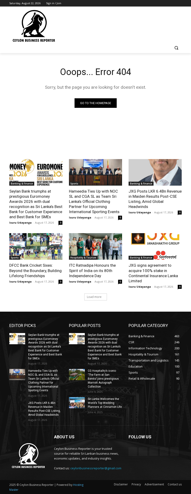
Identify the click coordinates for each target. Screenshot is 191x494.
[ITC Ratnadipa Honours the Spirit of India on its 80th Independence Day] (95, 246)
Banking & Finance (22, 183)
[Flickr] (154, 451)
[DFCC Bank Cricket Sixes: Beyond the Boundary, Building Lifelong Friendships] (35, 246)
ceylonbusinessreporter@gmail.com (95, 468)
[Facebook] (153, 3)
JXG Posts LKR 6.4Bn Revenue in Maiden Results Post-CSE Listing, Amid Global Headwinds (155, 199)
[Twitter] (166, 3)
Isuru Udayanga (20, 222)
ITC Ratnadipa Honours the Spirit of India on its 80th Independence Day (92, 270)
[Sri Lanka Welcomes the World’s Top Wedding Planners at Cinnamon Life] (77, 402)
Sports (74, 183)
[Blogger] (133, 451)
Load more (94, 297)
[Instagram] (159, 3)
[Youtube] (179, 3)
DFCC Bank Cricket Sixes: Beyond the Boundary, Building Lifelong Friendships (35, 270)
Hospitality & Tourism (83, 257)
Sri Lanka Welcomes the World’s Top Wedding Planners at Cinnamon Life (105, 403)
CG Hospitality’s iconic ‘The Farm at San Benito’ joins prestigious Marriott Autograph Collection (103, 378)
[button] (176, 47)
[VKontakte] (175, 451)
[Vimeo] (172, 3)
